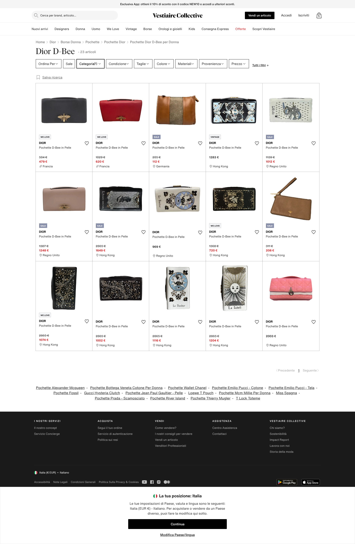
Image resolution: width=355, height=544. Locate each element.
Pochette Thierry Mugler (211, 398)
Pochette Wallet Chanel (187, 387)
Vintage (131, 29)
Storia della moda (281, 452)
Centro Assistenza (224, 428)
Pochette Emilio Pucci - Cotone (237, 387)
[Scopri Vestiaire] (278, 29)
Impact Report (279, 440)
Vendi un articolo (259, 15)
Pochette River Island (167, 398)
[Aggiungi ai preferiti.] (86, 143)
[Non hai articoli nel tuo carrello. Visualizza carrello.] (319, 15)
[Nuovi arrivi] (51, 29)
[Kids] (198, 29)
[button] (319, 15)
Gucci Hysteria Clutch (102, 393)
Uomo (96, 29)
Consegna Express (215, 29)
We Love (113, 29)
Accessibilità (42, 482)
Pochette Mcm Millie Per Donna (245, 393)
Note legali (60, 482)
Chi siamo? (277, 428)
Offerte (240, 29)
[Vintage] (140, 29)
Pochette (92, 41)
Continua (177, 524)
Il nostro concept (45, 428)
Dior (53, 41)
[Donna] (88, 29)
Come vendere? (165, 428)
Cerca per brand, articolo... (58, 15)
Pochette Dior (114, 41)
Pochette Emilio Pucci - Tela (291, 387)
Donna (80, 29)
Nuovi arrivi (40, 29)
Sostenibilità (278, 434)
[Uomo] (103, 29)
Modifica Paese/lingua (177, 534)
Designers (61, 29)
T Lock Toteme (248, 398)
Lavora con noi (280, 446)
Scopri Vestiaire (263, 29)
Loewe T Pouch (200, 393)
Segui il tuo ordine (110, 428)
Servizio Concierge (47, 434)
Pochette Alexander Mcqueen (60, 387)
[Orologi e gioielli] (185, 29)
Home (40, 41)
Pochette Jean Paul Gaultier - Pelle (154, 393)
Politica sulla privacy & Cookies (119, 482)
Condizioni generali (83, 482)
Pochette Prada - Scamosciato (120, 398)
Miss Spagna (286, 393)
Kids (192, 29)
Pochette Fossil (65, 393)
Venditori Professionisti (170, 446)
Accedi (286, 15)
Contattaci (219, 434)
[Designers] (72, 29)
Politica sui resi (108, 440)
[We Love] (122, 29)
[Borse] (155, 29)
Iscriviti (303, 15)
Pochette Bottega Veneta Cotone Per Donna (126, 387)
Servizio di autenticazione (115, 434)
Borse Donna (71, 41)
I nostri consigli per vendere (173, 434)
